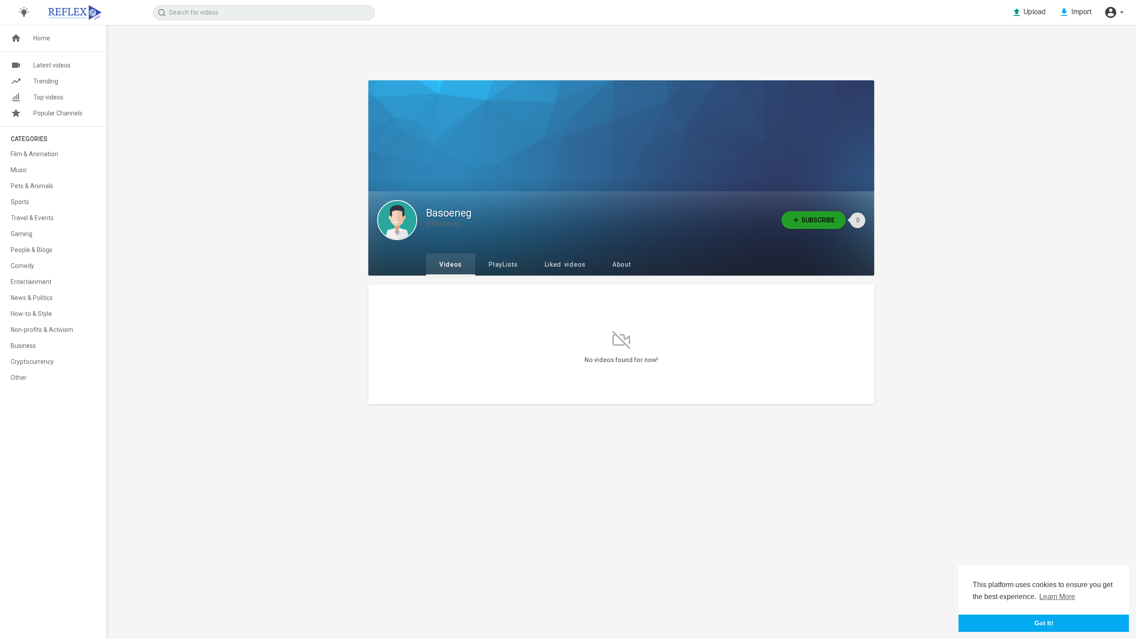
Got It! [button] (1043, 623)
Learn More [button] (1057, 596)
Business (23, 345)
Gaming (21, 233)
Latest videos (52, 65)
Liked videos (565, 264)
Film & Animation (34, 154)
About (621, 264)
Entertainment (31, 281)
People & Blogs (31, 249)
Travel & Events (32, 217)
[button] (1113, 12)
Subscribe (818, 220)
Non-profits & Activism (42, 329)
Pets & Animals (32, 185)
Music (19, 170)
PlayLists (503, 264)
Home (41, 38)
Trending (45, 81)
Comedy (22, 265)
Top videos (48, 97)
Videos (450, 264)
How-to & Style (31, 313)
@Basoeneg (443, 223)
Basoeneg (449, 213)
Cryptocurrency (32, 361)
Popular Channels (58, 113)
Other (19, 377)
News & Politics (32, 297)
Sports (20, 201)
